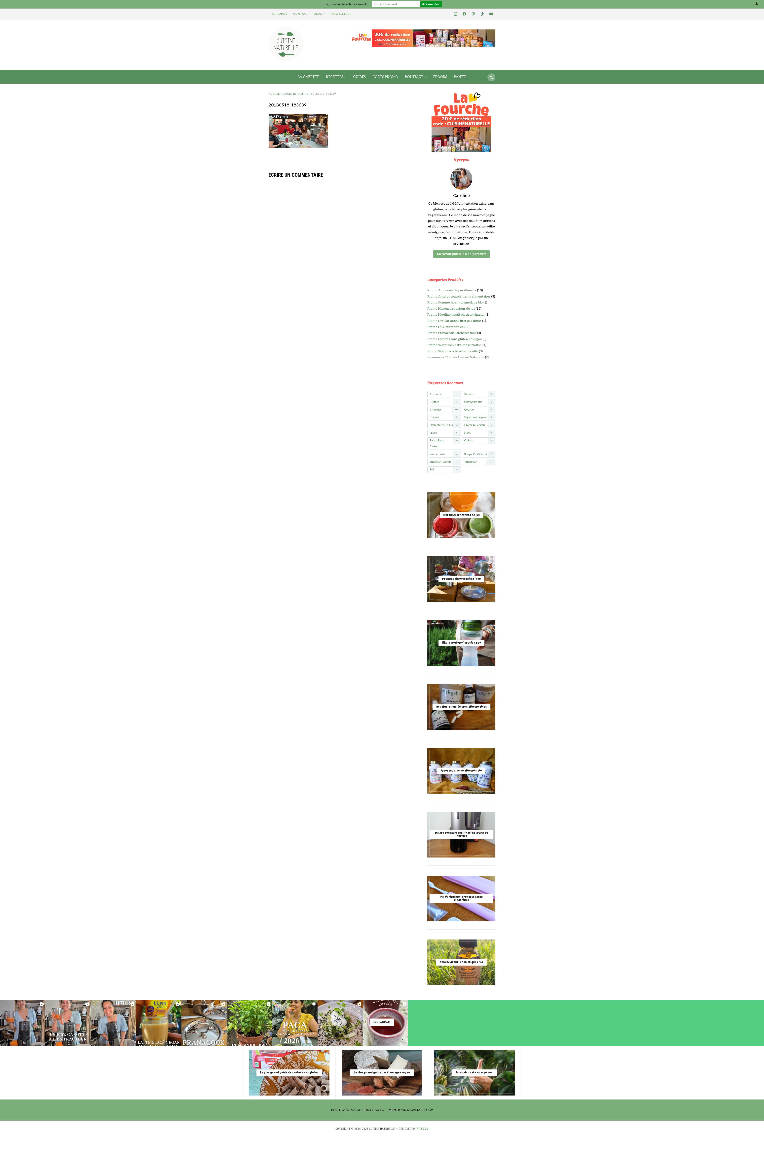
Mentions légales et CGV (410, 1110)
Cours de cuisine (295, 94)
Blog (318, 14)
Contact (300, 14)
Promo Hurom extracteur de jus (451, 309)
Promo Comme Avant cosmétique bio (455, 302)
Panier (460, 77)
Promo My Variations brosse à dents (454, 321)
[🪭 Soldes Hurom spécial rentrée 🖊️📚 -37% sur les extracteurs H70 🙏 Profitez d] (113, 1023)
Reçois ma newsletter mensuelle (345, 4)
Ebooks (440, 77)
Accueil (274, 94)
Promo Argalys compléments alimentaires (458, 297)
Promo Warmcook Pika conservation (454, 345)
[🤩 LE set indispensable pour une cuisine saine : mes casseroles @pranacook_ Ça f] (204, 1023)
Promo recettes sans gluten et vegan (454, 339)
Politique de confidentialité (357, 1110)
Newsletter (341, 14)
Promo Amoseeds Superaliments (451, 290)
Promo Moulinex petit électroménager (456, 315)
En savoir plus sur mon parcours (461, 254)
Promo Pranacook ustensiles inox (452, 333)
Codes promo (385, 77)
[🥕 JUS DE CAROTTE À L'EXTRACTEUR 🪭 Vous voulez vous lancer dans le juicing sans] (68, 1023)
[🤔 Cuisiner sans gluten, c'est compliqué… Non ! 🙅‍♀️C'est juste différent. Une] (340, 1023)
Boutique (414, 77)
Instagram (382, 1022)
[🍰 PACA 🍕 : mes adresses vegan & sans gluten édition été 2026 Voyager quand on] (295, 1023)
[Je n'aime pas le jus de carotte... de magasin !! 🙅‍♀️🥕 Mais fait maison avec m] (22, 1023)
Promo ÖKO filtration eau (446, 327)
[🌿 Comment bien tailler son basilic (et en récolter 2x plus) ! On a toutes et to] (249, 1023)
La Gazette (308, 77)
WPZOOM (422, 1128)
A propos (279, 14)
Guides (359, 77)
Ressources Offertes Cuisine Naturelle (455, 357)
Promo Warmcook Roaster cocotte (452, 351)
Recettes (334, 77)
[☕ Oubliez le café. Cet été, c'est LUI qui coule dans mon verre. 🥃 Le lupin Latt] (158, 1023)
